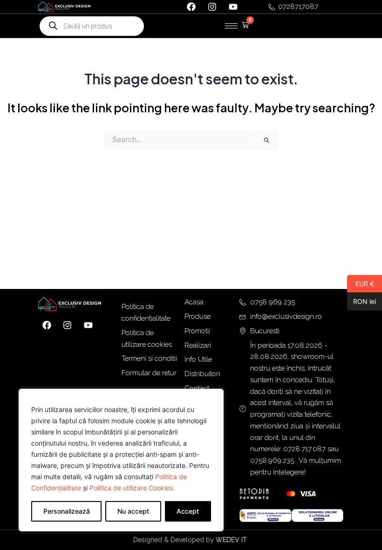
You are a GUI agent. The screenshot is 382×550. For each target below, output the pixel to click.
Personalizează (66, 511)
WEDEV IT (232, 539)
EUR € (360, 283)
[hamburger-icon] (231, 26)
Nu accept (133, 511)
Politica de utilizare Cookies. (132, 488)
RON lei (361, 301)
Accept (188, 511)
